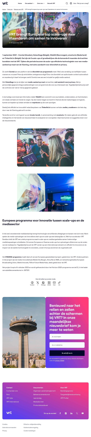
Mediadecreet (38, 402)
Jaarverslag (37, 398)
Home (20, 3)
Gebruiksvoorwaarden (9, 427)
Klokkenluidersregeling (31, 427)
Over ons (9, 9)
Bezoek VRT (51, 3)
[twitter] (77, 413)
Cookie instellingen (30, 431)
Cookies (4, 424)
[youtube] (83, 413)
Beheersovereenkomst (41, 394)
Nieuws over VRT (18, 9)
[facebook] (60, 413)
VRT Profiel (64, 398)
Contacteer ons (12, 391)
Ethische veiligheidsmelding (32, 424)
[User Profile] (71, 3)
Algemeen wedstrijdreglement (44, 391)
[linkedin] (71, 413)
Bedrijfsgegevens (66, 391)
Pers (8, 394)
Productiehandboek (40, 405)
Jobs (74, 3)
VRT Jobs (9, 398)
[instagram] (66, 413)
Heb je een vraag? (83, 3)
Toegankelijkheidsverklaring (70, 394)
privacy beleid (59, 360)
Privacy (4, 431)
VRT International (12, 402)
